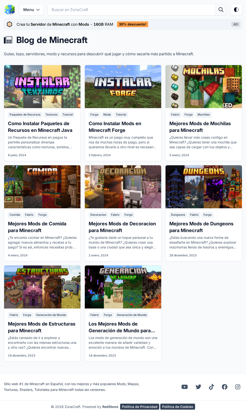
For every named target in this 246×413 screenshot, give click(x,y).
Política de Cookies (177, 407)
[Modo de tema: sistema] (236, 9)
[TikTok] (211, 387)
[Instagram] (237, 387)
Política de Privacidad (139, 407)
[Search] (221, 9)
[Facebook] (224, 387)
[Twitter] (198, 387)
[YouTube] (184, 387)
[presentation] (123, 24)
